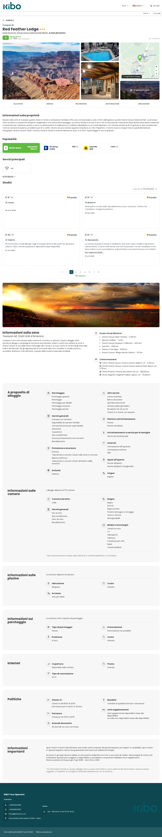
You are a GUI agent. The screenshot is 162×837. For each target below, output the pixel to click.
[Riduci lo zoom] (156, 70)
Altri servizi (8, 176)
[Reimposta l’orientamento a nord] (156, 74)
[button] (140, 58)
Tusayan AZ (8, 25)
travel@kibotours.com (17, 814)
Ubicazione (143, 104)
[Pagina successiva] (94, 272)
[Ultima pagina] (98, 272)
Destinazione (112, 104)
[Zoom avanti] (156, 66)
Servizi (49, 104)
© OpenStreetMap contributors (148, 78)
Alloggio (18, 104)
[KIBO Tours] (145, 807)
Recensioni (81, 104)
